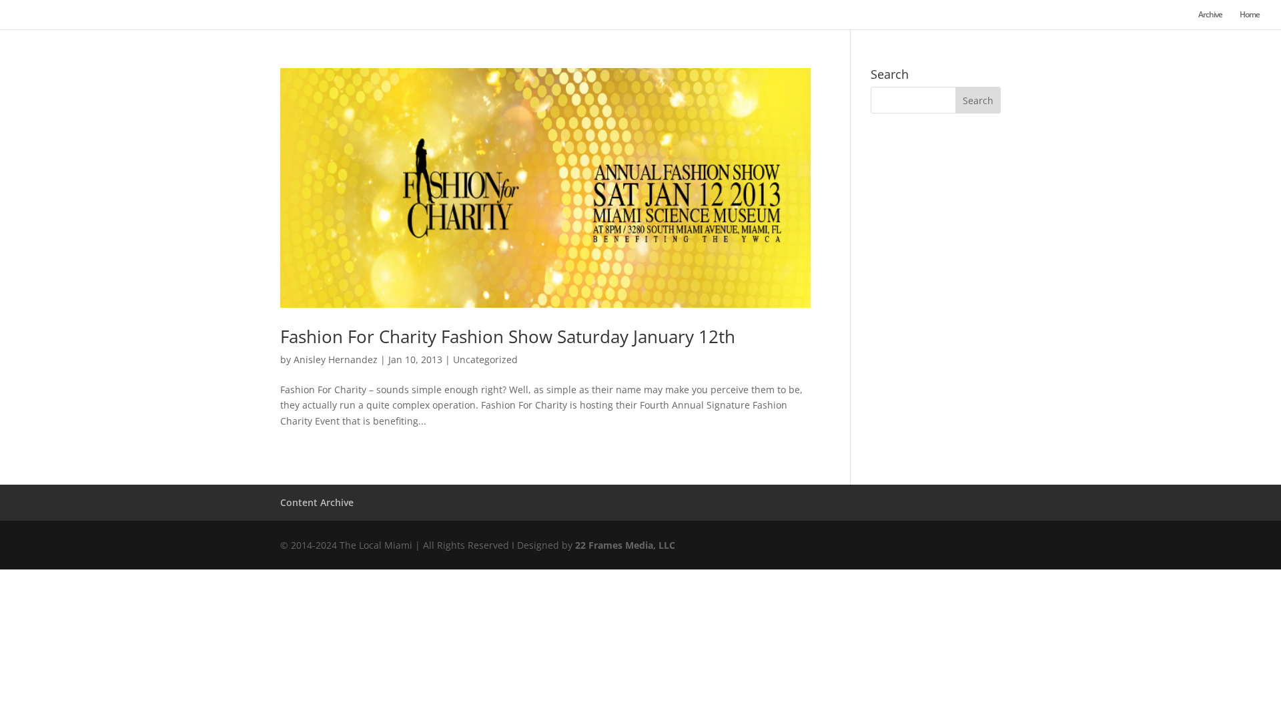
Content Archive (317, 502)
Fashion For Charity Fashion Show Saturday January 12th (507, 336)
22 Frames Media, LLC (625, 545)
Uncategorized (485, 359)
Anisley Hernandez (336, 359)
